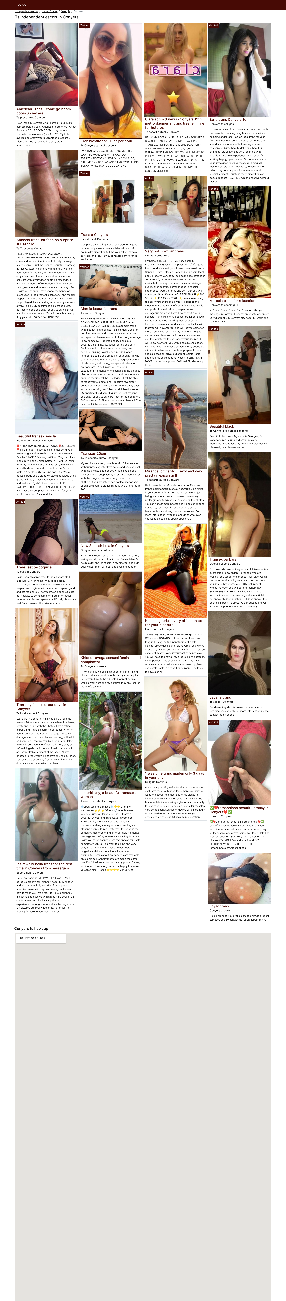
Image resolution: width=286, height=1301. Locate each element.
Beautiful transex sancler (36, 436)
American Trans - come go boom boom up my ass (43, 111)
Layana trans (220, 697)
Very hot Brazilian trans (164, 251)
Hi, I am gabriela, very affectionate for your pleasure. (173, 623)
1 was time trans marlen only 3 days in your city (174, 775)
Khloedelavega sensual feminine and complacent (111, 660)
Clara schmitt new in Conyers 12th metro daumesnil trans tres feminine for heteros (174, 123)
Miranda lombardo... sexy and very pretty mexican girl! (173, 473)
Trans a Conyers (94, 235)
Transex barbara (223, 559)
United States (49, 11)
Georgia (65, 11)
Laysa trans (219, 906)
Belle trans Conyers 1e (228, 119)
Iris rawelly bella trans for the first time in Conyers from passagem (44, 866)
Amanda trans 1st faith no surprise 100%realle (44, 242)
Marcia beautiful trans (99, 309)
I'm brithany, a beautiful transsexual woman (110, 795)
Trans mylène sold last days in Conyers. (41, 707)
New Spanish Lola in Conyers (105, 546)
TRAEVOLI (21, 4)
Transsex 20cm (93, 453)
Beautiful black (222, 426)
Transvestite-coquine (34, 567)
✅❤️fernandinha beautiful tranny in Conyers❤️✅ (239, 810)
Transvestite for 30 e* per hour (106, 141)
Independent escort (26, 11)
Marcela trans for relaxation (232, 301)
